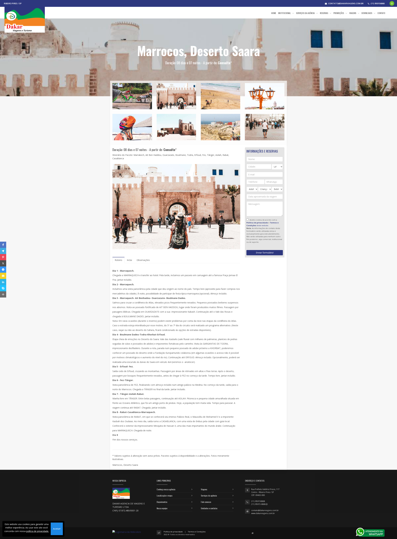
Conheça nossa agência (166, 489)
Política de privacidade (173, 531)
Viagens (204, 489)
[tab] (118, 260)
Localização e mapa (164, 495)
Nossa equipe (162, 508)
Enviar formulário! (265, 252)
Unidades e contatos (209, 508)
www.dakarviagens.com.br (263, 513)
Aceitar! (56, 528)
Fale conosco (206, 501)
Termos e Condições (196, 531)
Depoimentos (162, 501)
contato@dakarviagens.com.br (265, 510)
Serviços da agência (209, 495)
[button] (3, 245)
